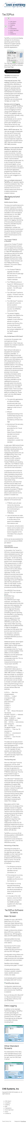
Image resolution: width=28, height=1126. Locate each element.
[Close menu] (8, 18)
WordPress (23, 1121)
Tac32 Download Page (12, 71)
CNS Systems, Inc (10, 1088)
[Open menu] (5, 26)
